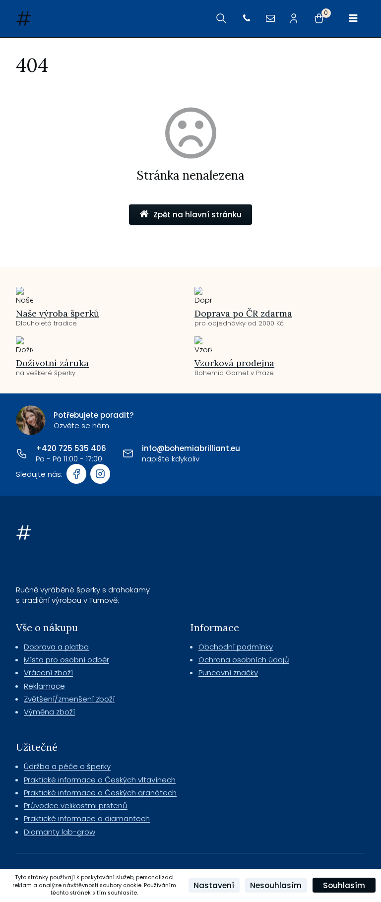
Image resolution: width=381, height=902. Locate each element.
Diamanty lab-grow (59, 832)
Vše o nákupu (47, 627)
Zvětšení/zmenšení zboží (69, 699)
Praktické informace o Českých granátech (100, 792)
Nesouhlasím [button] (276, 885)
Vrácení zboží (48, 672)
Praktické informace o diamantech (87, 818)
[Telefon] (246, 18)
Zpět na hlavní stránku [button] (197, 214)
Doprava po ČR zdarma (243, 313)
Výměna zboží (49, 712)
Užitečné (37, 747)
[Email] (270, 18)
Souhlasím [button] (344, 885)
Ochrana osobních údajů (243, 659)
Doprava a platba (56, 647)
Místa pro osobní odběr (66, 659)
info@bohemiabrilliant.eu (191, 448)
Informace (214, 627)
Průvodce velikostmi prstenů (75, 805)
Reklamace (44, 686)
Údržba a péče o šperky (67, 766)
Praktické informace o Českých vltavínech (100, 779)
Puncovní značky (228, 672)
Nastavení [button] (213, 885)
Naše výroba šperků (57, 313)
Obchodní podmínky (235, 647)
